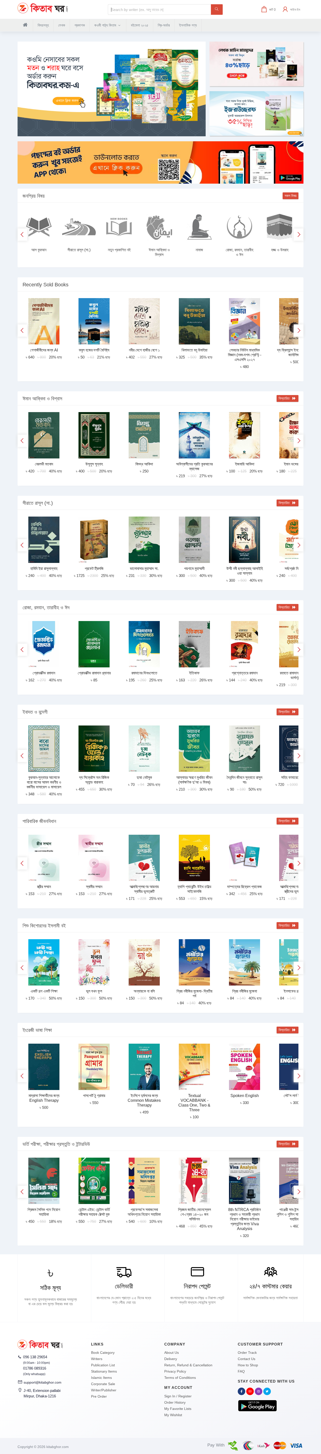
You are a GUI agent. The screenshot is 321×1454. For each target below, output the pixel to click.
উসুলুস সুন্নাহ (94, 464)
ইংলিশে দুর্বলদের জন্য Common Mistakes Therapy (144, 1100)
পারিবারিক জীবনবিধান (39, 821)
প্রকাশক (79, 25)
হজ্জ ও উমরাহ (279, 250)
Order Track (247, 1353)
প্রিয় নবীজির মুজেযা (244, 991)
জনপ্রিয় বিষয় (34, 196)
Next (298, 234)
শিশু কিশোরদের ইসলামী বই (44, 925)
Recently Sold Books (45, 284)
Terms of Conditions (180, 1378)
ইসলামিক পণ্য (188, 25)
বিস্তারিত (285, 398)
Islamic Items (101, 1378)
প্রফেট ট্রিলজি (94, 568)
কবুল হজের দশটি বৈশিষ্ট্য (94, 350)
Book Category (103, 1353)
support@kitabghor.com (42, 1382)
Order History (175, 1402)
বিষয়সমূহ (43, 25)
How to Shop (248, 1365)
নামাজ (199, 250)
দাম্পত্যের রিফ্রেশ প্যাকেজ (244, 887)
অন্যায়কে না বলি (144, 991)
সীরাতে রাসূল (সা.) (79, 250)
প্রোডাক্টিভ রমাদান (44, 673)
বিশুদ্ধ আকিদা (144, 464)
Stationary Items (104, 1371)
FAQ (241, 1371)
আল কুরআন (38, 250)
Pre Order (99, 1396)
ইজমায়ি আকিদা (244, 464)
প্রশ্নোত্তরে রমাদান (245, 673)
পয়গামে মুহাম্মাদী (194, 568)
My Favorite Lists (177, 1409)
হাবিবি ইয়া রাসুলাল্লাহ (43, 568)
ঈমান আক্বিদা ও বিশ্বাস (42, 398)
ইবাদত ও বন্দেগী (35, 712)
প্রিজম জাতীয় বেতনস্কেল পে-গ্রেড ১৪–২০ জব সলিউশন (194, 1214)
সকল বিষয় (290, 196)
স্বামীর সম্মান (94, 887)
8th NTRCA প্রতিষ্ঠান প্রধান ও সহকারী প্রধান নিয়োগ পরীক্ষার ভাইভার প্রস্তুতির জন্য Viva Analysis (244, 1219)
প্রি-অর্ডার (164, 25)
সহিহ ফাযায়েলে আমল (294, 777)
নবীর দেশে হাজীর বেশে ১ (144, 350)
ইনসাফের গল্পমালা (295, 991)
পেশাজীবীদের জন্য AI (44, 350)
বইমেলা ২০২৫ (139, 25)
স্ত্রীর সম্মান (44, 887)
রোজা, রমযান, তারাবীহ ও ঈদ (46, 607)
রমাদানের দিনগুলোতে (144, 673)
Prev (22, 234)
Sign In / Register (178, 1396)
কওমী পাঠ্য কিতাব (105, 25)
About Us (171, 1353)
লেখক (61, 25)
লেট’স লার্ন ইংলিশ (295, 1096)
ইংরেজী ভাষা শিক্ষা (37, 1030)
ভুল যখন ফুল (94, 991)
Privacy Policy (175, 1371)
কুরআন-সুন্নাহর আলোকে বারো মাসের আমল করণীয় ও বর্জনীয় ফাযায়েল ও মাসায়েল (44, 782)
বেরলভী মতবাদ (44, 464)
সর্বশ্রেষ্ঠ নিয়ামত (295, 568)
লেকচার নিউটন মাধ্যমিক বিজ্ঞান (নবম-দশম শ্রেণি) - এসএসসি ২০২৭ (244, 355)
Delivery (170, 1359)
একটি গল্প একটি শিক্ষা (44, 991)
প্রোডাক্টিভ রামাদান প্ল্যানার (94, 673)
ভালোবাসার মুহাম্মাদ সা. (144, 568)
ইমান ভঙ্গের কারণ (294, 464)
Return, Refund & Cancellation (188, 1365)
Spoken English (244, 1096)
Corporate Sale (103, 1384)
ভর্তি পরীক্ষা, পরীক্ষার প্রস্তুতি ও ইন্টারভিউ (56, 1144)
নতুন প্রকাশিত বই (119, 250)
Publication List (103, 1365)
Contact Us (246, 1359)
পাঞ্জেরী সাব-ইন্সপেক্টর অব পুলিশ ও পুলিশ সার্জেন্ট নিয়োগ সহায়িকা (295, 1214)
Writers (96, 1359)
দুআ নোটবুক (144, 777)
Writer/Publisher (103, 1390)
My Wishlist (173, 1415)
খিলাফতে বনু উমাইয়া (194, 350)
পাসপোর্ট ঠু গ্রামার (94, 1096)
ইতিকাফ (194, 673)
